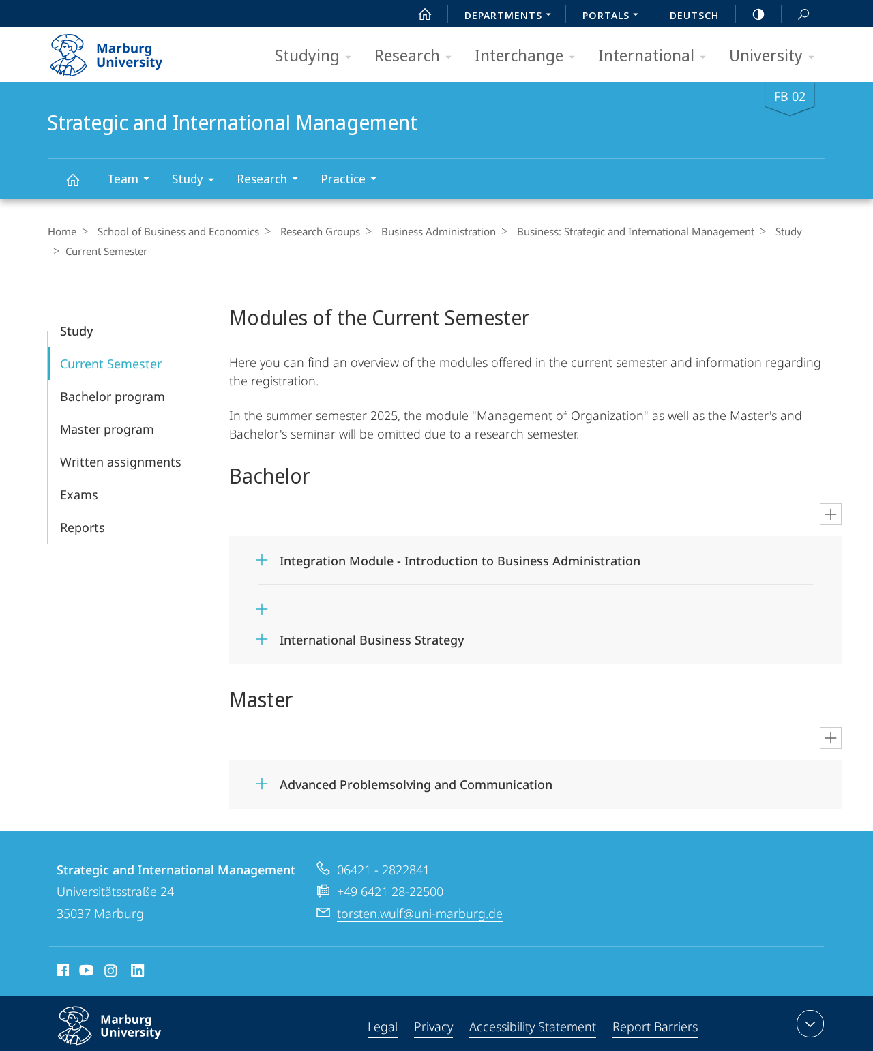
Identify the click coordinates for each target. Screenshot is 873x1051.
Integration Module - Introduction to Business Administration (460, 556)
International (646, 55)
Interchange (519, 55)
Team (122, 179)
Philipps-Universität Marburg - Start (133, 50)
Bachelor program (112, 396)
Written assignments (120, 462)
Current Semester (111, 363)
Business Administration (438, 231)
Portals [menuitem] (606, 15)
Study (187, 179)
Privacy (433, 1026)
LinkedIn (138, 972)
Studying (307, 55)
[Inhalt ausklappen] (547, 600)
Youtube (84, 972)
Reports (82, 527)
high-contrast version (758, 13)
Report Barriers (655, 1026)
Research (407, 55)
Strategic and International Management (72, 179)
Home (62, 231)
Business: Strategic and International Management (635, 231)
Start (424, 13)
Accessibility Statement (532, 1026)
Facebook (61, 972)
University (766, 55)
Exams (79, 494)
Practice (343, 179)
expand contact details (810, 1023)
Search (803, 13)
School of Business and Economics (178, 231)
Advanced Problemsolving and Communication (416, 780)
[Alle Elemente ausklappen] (831, 514)
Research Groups (320, 231)
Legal (383, 1026)
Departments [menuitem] (503, 15)
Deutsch (694, 15)
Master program (107, 429)
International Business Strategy (372, 635)
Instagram (111, 972)
